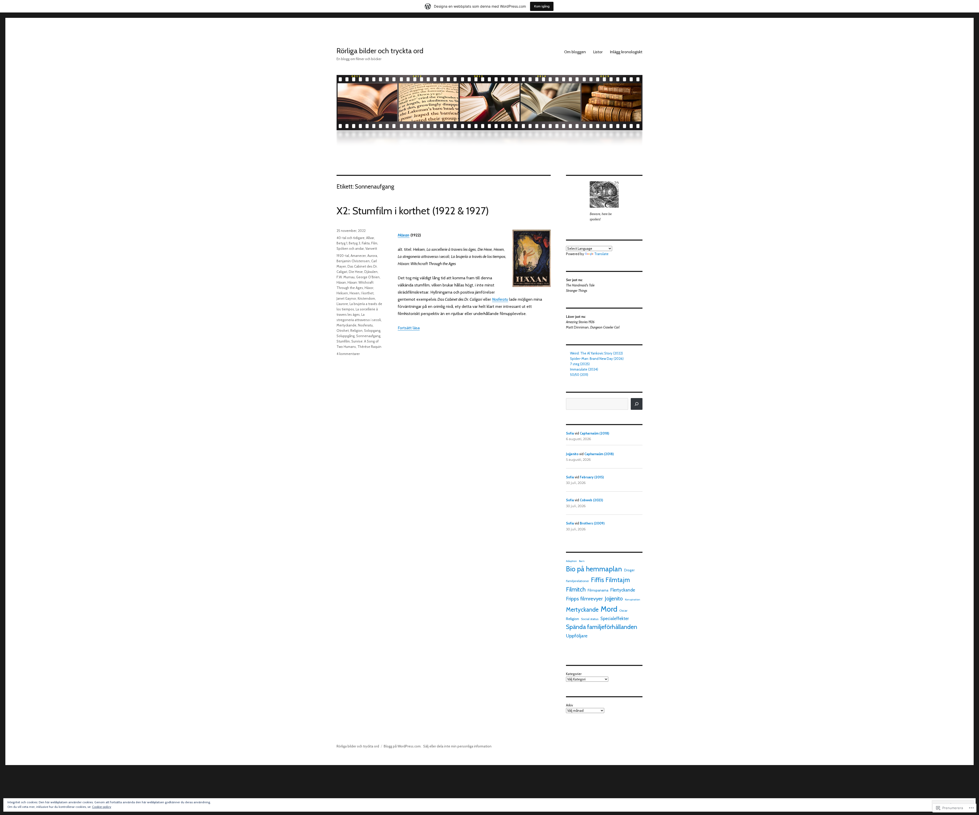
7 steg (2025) (580, 364)
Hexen (354, 293)
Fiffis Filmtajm (610, 580)
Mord (609, 608)
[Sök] (636, 404)
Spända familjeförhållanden (601, 626)
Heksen (342, 293)
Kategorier (574, 674)
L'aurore (342, 304)
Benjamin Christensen (353, 261)
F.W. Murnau (346, 277)
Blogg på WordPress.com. (402, 746)
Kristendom (366, 298)
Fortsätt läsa (409, 327)
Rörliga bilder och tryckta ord (380, 50)
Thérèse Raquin (369, 347)
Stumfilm (343, 341)
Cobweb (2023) (591, 500)
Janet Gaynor (346, 298)
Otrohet (343, 330)
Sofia (570, 433)
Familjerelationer (577, 581)
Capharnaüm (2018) (594, 433)
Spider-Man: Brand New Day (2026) (597, 359)
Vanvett (371, 248)
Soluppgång (346, 336)
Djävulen (371, 272)
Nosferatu (500, 299)
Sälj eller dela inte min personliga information (457, 746)
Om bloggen (575, 51)
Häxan (403, 235)
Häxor (369, 288)
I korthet (367, 293)
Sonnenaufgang (368, 336)
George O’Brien (368, 277)
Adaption (571, 561)
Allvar (370, 238)
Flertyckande (622, 590)
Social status (589, 619)
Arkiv (569, 705)
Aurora (372, 256)
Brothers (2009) (592, 523)
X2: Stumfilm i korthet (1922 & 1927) (413, 210)
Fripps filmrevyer (584, 598)
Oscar (623, 610)
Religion (356, 330)
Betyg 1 (342, 243)
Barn (582, 561)
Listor (598, 51)
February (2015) (592, 477)
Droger (629, 570)
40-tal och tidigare (351, 238)
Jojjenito (572, 454)
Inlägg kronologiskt (626, 51)
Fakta (366, 243)
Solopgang (372, 330)
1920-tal (343, 256)
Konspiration (632, 599)
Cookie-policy (101, 807)
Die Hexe (356, 272)
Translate (601, 254)
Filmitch (576, 589)
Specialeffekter (614, 618)
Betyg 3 (354, 243)
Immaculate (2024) (584, 369)
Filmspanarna (598, 590)
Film (374, 243)
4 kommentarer (348, 354)
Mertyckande (346, 325)
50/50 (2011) (579, 375)
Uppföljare (576, 636)
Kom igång (541, 6)
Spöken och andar (350, 248)
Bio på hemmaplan (594, 569)
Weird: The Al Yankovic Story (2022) (596, 353)
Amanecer (358, 256)
